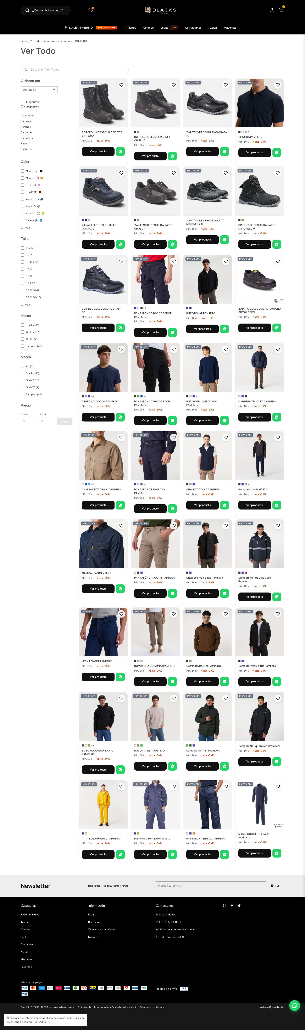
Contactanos (193, 28)
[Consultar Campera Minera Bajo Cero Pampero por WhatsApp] (276, 597)
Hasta (42, 414)
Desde (24, 414)
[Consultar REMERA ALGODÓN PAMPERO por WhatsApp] (120, 417)
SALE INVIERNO (92, 28)
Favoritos (26, 967)
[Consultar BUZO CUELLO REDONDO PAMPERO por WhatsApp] (224, 420)
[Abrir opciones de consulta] (294, 1005)
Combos (148, 28)
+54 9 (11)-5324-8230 (168, 922)
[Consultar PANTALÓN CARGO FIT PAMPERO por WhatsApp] (172, 593)
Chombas (26, 132)
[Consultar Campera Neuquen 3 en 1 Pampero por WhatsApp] (276, 761)
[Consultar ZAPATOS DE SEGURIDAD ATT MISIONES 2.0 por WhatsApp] (224, 239)
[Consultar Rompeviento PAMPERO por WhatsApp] (276, 505)
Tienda (131, 28)
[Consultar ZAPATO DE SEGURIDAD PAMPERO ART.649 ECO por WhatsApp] (276, 328)
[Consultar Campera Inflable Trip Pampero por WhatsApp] (276, 681)
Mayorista (230, 28)
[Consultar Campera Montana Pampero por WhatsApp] (224, 766)
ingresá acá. (130, 1007)
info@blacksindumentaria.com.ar (175, 929)
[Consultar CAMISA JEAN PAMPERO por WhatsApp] (120, 588)
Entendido (41, 1022)
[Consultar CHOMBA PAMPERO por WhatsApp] (276, 152)
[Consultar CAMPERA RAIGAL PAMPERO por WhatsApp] (224, 681)
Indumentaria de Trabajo (58, 41)
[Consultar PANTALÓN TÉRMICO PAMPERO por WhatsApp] (224, 854)
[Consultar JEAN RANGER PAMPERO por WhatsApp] (120, 677)
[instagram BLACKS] (224, 905)
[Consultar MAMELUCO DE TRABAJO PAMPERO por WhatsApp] (276, 853)
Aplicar (64, 421)
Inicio (24, 41)
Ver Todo (35, 41)
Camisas (26, 121)
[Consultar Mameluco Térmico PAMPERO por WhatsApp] (172, 854)
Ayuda (213, 28)
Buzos (24, 143)
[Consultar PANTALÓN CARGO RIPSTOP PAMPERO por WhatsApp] (172, 420)
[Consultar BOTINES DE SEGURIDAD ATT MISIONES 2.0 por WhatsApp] (276, 244)
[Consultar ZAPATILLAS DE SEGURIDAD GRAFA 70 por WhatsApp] (120, 244)
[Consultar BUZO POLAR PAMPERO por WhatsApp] (224, 329)
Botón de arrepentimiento (152, 1007)
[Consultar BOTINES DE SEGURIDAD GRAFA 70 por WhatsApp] (120, 328)
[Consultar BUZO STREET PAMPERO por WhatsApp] (172, 766)
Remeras (26, 126)
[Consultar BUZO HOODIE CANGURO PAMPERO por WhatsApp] (120, 769)
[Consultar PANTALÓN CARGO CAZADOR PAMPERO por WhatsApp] (172, 332)
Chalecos (26, 149)
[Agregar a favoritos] (121, 85)
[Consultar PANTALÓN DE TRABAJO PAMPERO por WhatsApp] (172, 508)
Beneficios (94, 922)
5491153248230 (165, 914)
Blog (91, 914)
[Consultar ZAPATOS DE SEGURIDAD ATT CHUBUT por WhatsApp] (172, 244)
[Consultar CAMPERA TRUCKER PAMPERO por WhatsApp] (276, 417)
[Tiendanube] (271, 1008)
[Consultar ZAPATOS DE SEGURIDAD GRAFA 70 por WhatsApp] (224, 151)
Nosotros (94, 937)
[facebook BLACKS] (232, 905)
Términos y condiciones (102, 929)
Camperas (27, 138)
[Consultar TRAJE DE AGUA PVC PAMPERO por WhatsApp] (120, 854)
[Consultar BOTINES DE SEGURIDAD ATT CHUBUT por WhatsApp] (172, 156)
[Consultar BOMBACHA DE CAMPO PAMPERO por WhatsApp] (172, 681)
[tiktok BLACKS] (239, 905)
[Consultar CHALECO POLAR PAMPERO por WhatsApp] (224, 505)
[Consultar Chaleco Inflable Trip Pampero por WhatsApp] (224, 593)
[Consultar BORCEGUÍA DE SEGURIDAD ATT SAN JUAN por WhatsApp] (120, 151)
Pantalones (27, 115)
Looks (168, 28)
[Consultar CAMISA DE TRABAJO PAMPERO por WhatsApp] (120, 505)
